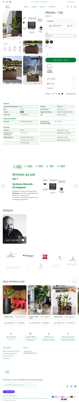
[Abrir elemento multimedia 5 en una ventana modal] (12, 70)
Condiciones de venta (7, 400)
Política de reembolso (7, 398)
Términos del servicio (26, 398)
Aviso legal (14, 400)
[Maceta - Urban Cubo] (39, 300)
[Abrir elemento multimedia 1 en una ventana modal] (12, 25)
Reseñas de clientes (8, 356)
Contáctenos (6, 358)
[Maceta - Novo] (14, 300)
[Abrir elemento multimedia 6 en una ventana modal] (32, 70)
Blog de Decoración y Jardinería (11, 351)
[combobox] (71, 2)
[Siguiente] (74, 281)
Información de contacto (43, 398)
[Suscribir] (34, 384)
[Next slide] (76, 186)
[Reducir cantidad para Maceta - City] (47, 54)
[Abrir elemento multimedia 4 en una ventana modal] (32, 48)
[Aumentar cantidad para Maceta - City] (54, 54)
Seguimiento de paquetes (10, 353)
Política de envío (34, 398)
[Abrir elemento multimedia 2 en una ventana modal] (32, 25)
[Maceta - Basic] (64, 300)
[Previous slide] (3, 186)
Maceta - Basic (58, 317)
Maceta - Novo (8, 317)
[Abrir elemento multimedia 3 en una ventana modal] (12, 48)
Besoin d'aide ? (72, 93)
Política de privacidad (16, 398)
